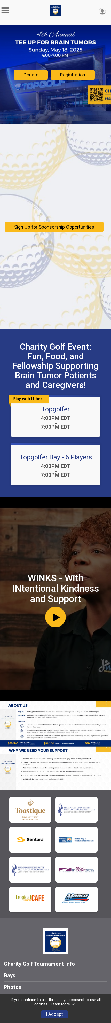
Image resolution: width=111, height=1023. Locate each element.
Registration (72, 74)
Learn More (60, 1004)
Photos (12, 987)
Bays (9, 975)
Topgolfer (55, 409)
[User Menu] (102, 11)
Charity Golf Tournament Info (39, 964)
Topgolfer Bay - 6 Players (55, 457)
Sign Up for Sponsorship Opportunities (54, 227)
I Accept (54, 1014)
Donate (30, 74)
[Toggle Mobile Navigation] (5, 10)
